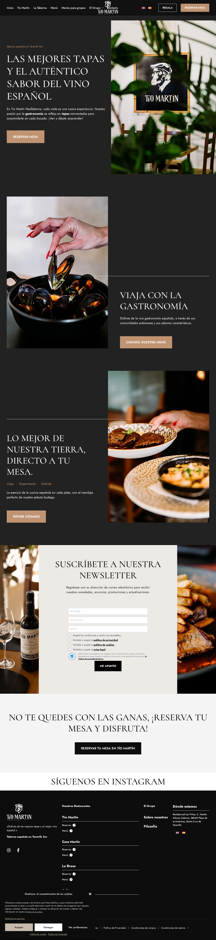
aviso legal (99, 649)
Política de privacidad (57, 934)
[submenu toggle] (102, 7)
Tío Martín (70, 817)
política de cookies (104, 644)
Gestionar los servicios (15, 918)
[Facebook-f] (18, 850)
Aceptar (19, 927)
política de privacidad (106, 640)
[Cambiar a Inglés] (143, 8)
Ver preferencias (78, 927)
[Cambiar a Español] (150, 8)
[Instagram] (9, 850)
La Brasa (69, 866)
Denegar (48, 927)
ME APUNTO (108, 666)
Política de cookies (38, 934)
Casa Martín (71, 841)
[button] (90, 894)
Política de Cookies (33, 911)
